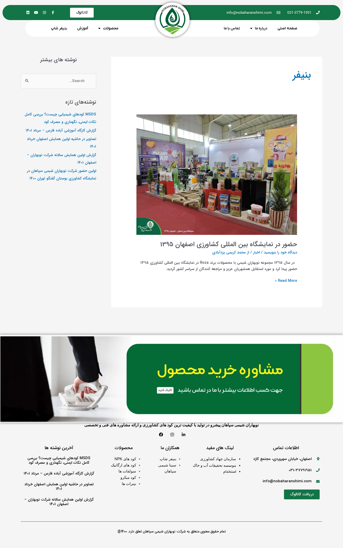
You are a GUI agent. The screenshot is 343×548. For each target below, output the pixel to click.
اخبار (256, 252)
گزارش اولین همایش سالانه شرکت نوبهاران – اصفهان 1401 (59, 502)
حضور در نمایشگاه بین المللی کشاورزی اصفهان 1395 (228, 244)
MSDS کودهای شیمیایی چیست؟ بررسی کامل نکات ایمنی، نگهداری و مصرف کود (58, 460)
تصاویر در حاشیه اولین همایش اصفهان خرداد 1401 (59, 486)
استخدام (229, 472)
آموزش (82, 28)
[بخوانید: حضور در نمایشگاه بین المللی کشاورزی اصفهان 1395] (216, 174)
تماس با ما (232, 28)
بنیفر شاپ (59, 28)
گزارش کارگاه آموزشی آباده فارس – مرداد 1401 (61, 130)
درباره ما (261, 28)
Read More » (286, 281)
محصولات (110, 28)
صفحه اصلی (287, 28)
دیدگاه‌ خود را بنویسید (280, 252)
